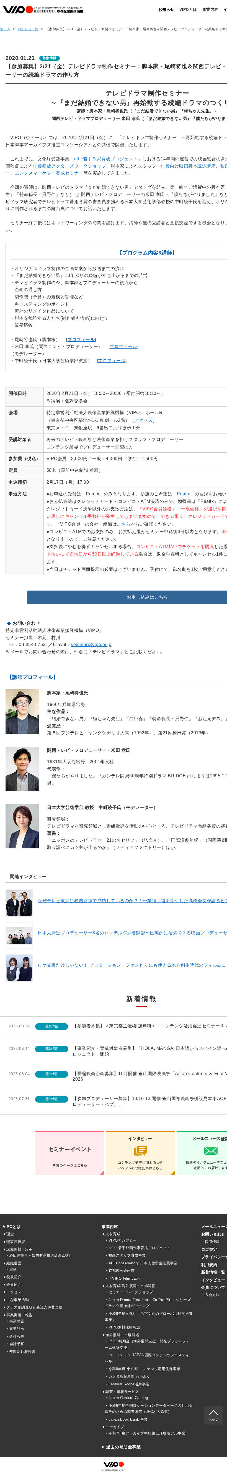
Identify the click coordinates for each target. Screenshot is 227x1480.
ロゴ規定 (209, 1249)
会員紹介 (13, 1284)
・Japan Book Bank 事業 (126, 1419)
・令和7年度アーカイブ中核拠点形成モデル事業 (145, 1433)
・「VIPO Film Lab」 (123, 1278)
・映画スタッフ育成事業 (125, 1255)
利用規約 (209, 1264)
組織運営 (13, 1263)
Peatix (183, 493)
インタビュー (213, 1280)
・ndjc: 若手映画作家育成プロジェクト (138, 1248)
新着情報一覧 (213, 1272)
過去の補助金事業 (123, 1446)
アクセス (143, 420)
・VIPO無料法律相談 (122, 1327)
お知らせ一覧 (28, 29)
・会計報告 (15, 1336)
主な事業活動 (17, 1300)
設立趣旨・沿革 (19, 1249)
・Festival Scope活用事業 (127, 1384)
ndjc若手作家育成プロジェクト (106, 159)
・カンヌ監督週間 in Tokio (127, 1376)
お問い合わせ (213, 1234)
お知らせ (166, 9)
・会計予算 (15, 1344)
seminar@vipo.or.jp (91, 644)
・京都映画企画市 (120, 1271)
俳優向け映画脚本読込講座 (188, 166)
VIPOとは (11, 1226)
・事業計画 (15, 1329)
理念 (10, 1234)
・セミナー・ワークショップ (129, 1292)
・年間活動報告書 (20, 1352)
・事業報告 (15, 1321)
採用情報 (212, 1242)
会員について (213, 1287)
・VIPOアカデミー (120, 1240)
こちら (124, 524)
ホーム (5, 29)
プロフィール (81, 339)
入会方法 (212, 1295)
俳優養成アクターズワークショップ (69, 166)
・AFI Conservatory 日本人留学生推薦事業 (141, 1263)
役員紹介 (13, 1277)
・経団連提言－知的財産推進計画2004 (38, 1255)
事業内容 (110, 1226)
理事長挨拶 (15, 1242)
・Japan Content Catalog (126, 1398)
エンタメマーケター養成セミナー (49, 173)
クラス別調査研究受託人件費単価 (34, 1307)
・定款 (11, 1269)
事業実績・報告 (19, 1315)
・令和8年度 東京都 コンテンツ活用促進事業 (142, 1369)
